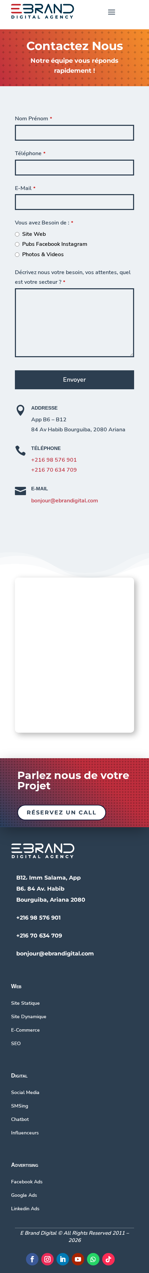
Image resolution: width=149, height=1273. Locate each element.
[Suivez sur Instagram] (47, 1259)
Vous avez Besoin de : (44, 223)
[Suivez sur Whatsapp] (93, 1259)
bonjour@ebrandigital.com (64, 500)
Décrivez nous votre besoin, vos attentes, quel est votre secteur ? (73, 277)
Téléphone (30, 153)
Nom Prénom (33, 118)
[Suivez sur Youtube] (78, 1259)
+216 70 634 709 (54, 470)
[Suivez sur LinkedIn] (62, 1259)
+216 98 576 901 (54, 460)
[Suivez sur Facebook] (32, 1259)
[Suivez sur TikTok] (108, 1259)
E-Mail (25, 188)
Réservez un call (62, 812)
